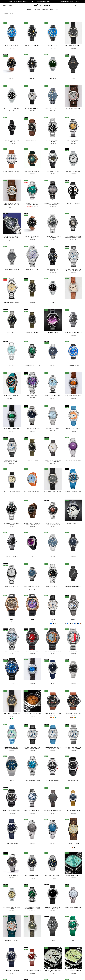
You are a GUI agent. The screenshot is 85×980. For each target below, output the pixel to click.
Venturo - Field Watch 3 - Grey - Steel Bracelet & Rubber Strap (73, 333)
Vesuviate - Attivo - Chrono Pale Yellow (73, 971)
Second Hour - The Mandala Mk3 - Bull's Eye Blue (32, 811)
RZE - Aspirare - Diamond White (73, 171)
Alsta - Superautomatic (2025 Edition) (53, 141)
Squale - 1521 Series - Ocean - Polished (11, 46)
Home (4, 13)
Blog (57, 9)
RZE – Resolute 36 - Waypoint (73, 682)
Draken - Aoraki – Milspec (32, 140)
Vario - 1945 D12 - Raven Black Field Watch (73, 46)
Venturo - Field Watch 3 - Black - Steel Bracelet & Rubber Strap (11, 555)
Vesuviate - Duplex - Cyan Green (73, 875)
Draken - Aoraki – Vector (32, 300)
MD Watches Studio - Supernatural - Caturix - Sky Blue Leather (52, 748)
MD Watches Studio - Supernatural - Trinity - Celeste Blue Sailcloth (11, 748)
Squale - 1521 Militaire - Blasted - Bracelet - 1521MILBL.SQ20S (52, 876)
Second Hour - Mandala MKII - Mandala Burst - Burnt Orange (53, 524)
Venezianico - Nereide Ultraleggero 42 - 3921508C (53, 237)
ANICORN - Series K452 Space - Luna (73, 907)
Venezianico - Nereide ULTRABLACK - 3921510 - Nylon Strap (53, 908)
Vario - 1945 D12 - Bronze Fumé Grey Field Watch (12, 714)
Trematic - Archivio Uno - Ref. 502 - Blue (73, 811)
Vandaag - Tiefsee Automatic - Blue (53, 364)
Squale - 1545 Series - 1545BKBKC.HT (73, 555)
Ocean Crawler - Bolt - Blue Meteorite (11, 779)
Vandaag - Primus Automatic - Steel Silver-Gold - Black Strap (52, 461)
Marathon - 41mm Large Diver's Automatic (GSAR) (12, 141)
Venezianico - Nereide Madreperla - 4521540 (73, 939)
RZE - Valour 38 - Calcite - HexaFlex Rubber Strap (12, 492)
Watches (29, 9)
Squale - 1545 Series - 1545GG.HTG (52, 108)
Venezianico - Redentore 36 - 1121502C (11, 364)
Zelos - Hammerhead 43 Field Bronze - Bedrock (11, 619)
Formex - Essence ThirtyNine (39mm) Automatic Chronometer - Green (32, 364)
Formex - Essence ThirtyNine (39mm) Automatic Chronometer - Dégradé (73, 237)
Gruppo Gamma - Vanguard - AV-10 (73, 713)
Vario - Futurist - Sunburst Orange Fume (73, 396)
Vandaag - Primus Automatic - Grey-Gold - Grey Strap (52, 811)
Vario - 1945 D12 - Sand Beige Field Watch (73, 301)
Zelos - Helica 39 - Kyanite (32, 269)
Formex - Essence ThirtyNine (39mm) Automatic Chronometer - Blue (32, 587)
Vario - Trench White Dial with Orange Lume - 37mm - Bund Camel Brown (11, 205)
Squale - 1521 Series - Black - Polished (32, 45)
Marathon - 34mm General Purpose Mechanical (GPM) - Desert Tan (32, 524)
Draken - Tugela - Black (11, 332)
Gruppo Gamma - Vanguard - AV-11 (53, 713)
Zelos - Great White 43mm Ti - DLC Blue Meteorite (11, 682)
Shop (7, 13)
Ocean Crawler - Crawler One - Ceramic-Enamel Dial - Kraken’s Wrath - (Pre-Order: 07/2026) (11, 397)
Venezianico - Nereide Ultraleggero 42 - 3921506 (73, 492)
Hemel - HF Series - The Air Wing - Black (32, 237)
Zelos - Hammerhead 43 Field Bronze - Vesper (32, 619)
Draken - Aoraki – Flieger (32, 332)
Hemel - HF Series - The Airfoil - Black (11, 77)
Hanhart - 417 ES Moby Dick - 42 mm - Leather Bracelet (11, 172)
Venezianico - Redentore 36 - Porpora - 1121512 (32, 971)
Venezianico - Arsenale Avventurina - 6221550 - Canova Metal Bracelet (32, 429)
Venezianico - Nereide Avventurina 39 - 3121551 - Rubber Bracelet (11, 842)
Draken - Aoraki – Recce (32, 460)
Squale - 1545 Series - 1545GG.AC (52, 555)
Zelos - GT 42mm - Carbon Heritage (53, 651)
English (4, 5)
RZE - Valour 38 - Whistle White (32, 108)
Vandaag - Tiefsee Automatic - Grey (12, 269)
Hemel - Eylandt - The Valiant (11, 875)
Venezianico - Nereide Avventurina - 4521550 (12, 971)
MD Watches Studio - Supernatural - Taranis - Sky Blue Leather (73, 429)
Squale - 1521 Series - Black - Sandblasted (32, 77)
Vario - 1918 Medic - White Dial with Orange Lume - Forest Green (12, 939)
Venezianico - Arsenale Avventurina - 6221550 (52, 682)
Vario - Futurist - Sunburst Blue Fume (32, 682)
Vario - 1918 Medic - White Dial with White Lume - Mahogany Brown (73, 109)
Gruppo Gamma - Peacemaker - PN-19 (32, 171)
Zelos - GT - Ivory (73, 651)
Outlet (51, 9)
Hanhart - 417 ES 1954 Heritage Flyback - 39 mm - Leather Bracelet (11, 811)
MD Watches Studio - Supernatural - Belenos (73, 619)
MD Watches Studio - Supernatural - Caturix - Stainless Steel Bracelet (73, 270)
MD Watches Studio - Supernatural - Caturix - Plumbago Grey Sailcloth (11, 461)
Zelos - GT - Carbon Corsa (32, 651)
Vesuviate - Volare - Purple (52, 332)
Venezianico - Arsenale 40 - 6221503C (32, 842)
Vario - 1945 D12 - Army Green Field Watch (32, 939)
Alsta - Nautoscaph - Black (52, 586)
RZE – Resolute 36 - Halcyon (52, 428)
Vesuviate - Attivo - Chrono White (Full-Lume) (53, 971)
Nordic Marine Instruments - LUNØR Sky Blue (53, 396)
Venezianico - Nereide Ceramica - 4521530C (11, 524)
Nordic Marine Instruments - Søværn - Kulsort (73, 77)
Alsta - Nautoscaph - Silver (11, 586)
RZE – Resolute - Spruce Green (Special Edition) (53, 77)
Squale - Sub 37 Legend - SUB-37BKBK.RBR (52, 270)
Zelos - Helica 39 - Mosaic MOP (12, 651)
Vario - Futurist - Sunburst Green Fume (11, 429)
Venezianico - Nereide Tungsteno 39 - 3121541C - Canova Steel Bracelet (32, 779)
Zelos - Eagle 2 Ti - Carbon (53, 171)
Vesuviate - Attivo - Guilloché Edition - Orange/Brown (32, 714)
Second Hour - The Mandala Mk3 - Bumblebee (73, 141)
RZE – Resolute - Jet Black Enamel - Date (53, 301)
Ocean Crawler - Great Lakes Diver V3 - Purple (32, 555)
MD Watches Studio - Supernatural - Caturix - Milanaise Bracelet (73, 748)
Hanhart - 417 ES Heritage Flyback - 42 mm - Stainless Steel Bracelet (52, 779)
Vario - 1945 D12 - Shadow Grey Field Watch (52, 492)
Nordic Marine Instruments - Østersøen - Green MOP (32, 204)
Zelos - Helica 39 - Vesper (32, 395)
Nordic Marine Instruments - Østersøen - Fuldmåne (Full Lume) (11, 301)
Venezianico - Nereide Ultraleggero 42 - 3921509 (53, 939)
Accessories (45, 9)
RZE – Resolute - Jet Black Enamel (11, 108)
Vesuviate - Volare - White (73, 523)
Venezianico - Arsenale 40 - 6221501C (73, 460)
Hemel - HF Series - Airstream (73, 203)
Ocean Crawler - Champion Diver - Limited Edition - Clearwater (32, 492)
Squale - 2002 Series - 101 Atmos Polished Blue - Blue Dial (73, 364)
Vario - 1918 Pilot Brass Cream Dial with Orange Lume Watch (73, 842)
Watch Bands (36, 9)
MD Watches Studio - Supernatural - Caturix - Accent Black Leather (32, 748)
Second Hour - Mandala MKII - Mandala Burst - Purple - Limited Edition (11, 238)
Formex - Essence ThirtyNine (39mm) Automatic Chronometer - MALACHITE (32, 908)
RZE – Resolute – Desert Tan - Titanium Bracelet (11, 908)
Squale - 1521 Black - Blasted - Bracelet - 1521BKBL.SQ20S (32, 876)
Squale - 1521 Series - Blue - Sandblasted (53, 46)
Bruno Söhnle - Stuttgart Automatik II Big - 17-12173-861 (52, 204)
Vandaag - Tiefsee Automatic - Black (73, 586)
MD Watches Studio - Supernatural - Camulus (52, 619)
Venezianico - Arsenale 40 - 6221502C (52, 842)
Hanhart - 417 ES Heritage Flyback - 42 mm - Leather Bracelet (73, 779)
